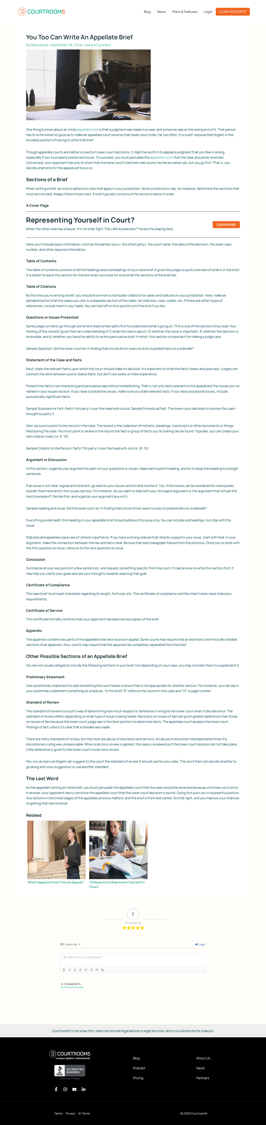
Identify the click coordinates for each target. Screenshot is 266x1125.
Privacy (70, 1113)
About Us (203, 1058)
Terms (58, 1113)
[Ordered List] (86, 970)
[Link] (102, 970)
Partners (202, 1078)
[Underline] (75, 970)
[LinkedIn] (83, 1089)
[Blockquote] (97, 970)
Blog (136, 1058)
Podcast (139, 1068)
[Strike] (80, 970)
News (200, 1068)
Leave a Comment (97, 45)
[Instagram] (65, 1089)
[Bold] (64, 970)
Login (201, 944)
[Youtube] (74, 1089)
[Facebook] (56, 1089)
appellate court (161, 157)
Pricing (138, 1078)
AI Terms (84, 1113)
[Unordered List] (91, 970)
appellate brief (87, 129)
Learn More (226, 225)
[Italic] (69, 970)
